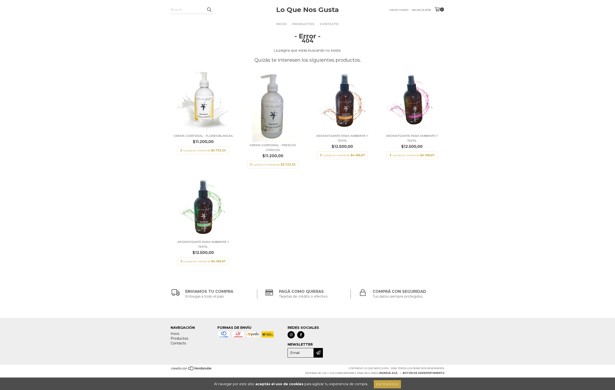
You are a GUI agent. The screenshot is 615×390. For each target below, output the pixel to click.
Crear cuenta (398, 10)
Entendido (387, 384)
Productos (303, 24)
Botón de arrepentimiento (423, 373)
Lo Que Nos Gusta (307, 10)
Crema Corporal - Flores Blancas (203, 136)
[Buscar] (209, 9)
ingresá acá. (388, 373)
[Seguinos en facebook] (300, 334)
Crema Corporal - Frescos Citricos (273, 147)
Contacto (329, 24)
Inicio (281, 24)
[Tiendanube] (192, 369)
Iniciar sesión (421, 10)
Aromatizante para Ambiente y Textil (342, 138)
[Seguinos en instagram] (291, 334)
